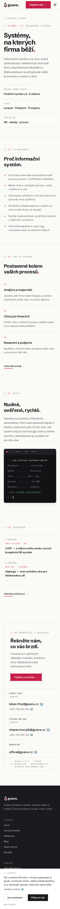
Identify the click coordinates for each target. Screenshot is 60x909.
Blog (6, 841)
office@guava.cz (23, 752)
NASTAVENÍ (10, 904)
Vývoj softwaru (12, 830)
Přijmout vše (38, 897)
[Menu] (55, 5)
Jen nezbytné (15, 897)
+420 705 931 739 (21, 734)
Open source (10, 846)
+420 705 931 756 (21, 709)
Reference (9, 836)
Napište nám (38, 4)
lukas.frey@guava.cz (26, 704)
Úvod (6, 825)
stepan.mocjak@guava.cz (29, 730)
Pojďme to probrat (26, 677)
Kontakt (8, 852)
